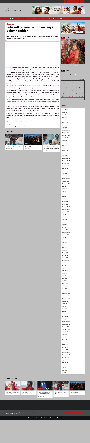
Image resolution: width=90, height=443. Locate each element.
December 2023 (66, 184)
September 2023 (66, 191)
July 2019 (64, 311)
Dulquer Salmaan (23, 121)
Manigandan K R (10, 33)
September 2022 (66, 222)
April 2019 (64, 319)
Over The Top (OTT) (57, 18)
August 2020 (65, 278)
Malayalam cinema (22, 18)
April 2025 (64, 156)
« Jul (62, 110)
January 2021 (65, 265)
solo (31, 121)
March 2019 (65, 322)
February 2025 (65, 161)
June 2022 (64, 230)
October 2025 (65, 140)
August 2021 (65, 248)
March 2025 (65, 158)
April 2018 (64, 350)
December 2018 (66, 329)
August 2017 (65, 370)
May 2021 (64, 255)
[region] (73, 53)
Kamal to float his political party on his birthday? (18, 125)
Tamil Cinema (13, 18)
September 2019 (66, 306)
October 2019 (65, 304)
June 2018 (64, 345)
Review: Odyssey (29, 147)
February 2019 (65, 324)
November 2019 (66, 301)
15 (82, 98)
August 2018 (65, 340)
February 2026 (65, 133)
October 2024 (65, 171)
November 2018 (66, 332)
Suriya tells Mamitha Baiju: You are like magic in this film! (44, 402)
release (28, 121)
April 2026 (64, 128)
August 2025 (65, 145)
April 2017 (64, 380)
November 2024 (66, 168)
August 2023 (65, 194)
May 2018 (64, 347)
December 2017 (66, 360)
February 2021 (65, 263)
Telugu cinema (32, 18)
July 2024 (64, 179)
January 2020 (65, 296)
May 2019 (64, 317)
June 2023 (64, 199)
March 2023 (65, 207)
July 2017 (64, 373)
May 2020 (64, 286)
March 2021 (65, 260)
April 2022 (64, 232)
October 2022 (65, 220)
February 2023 (65, 209)
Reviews (49, 18)
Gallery (39, 18)
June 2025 (64, 151)
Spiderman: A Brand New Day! (13, 147)
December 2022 (66, 214)
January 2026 (65, 135)
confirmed (17, 121)
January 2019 (65, 327)
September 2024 (66, 174)
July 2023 (64, 197)
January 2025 (65, 163)
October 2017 (65, 365)
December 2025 (66, 138)
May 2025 (64, 153)
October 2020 (65, 273)
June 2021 (64, 253)
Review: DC (25, 400)
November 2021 (66, 240)
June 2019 (64, 314)
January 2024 (65, 181)
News (13, 24)
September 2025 (66, 143)
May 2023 (64, 202)
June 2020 (64, 283)
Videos (44, 18)
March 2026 (65, 130)
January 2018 (65, 357)
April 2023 (64, 204)
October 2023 (65, 189)
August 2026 (65, 117)
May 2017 (64, 378)
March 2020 (65, 291)
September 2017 (66, 368)
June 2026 (64, 122)
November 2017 (66, 363)
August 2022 (65, 225)
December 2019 (66, 299)
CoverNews (53, 425)
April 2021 (64, 258)
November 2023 (66, 186)
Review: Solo (56, 125)
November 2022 (66, 217)
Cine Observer (9, 9)
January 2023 (65, 212)
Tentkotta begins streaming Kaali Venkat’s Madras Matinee (51, 147)
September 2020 (66, 276)
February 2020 (65, 294)
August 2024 (65, 176)
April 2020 (64, 288)
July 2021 (64, 250)
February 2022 (65, 235)
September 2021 (66, 245)
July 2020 (64, 281)
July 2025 (64, 148)
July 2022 (64, 227)
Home (6, 18)
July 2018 (64, 342)
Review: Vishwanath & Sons (12, 400)
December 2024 (66, 166)
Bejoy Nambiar (12, 121)
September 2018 (66, 337)
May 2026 (64, 125)
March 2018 (65, 352)
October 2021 (65, 242)
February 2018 (65, 355)
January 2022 (65, 237)
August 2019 (65, 309)
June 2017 (64, 375)
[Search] (84, 19)
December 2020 (66, 268)
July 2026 (64, 120)
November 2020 (66, 271)
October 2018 (65, 334)
